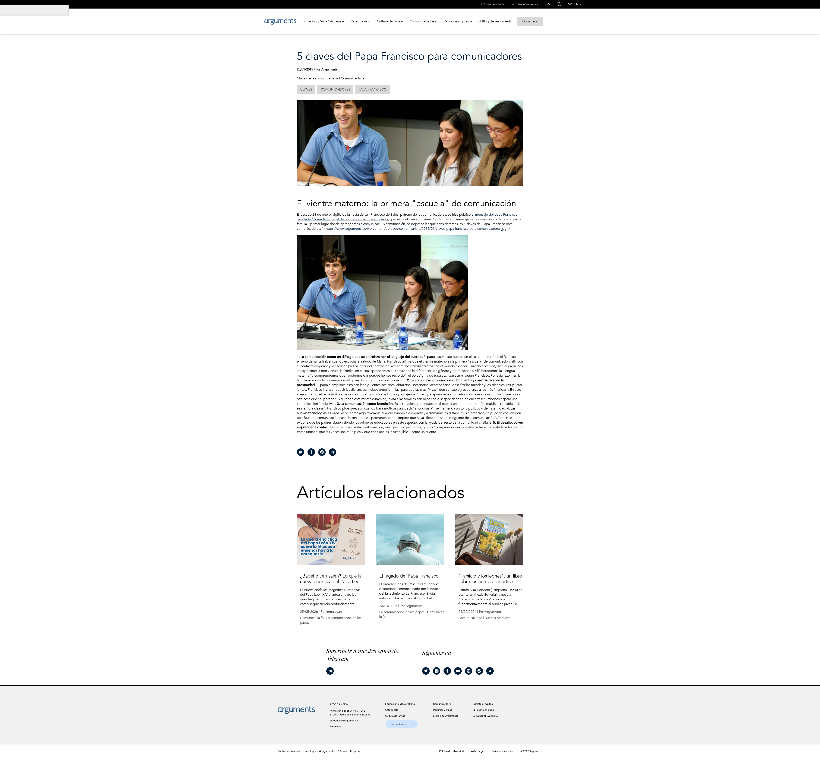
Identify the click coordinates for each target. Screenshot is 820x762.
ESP (569, 4)
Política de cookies (502, 751)
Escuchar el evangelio (524, 4)
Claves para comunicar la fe (317, 78)
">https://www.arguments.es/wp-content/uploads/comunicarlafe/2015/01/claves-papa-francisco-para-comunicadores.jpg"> (416, 228)
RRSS (548, 4)
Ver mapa (335, 726)
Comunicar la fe (353, 78)
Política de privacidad (451, 751)
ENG (577, 4)
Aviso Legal (477, 751)
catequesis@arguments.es (345, 720)
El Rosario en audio (492, 4)
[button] (401, 724)
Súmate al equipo (350, 751)
